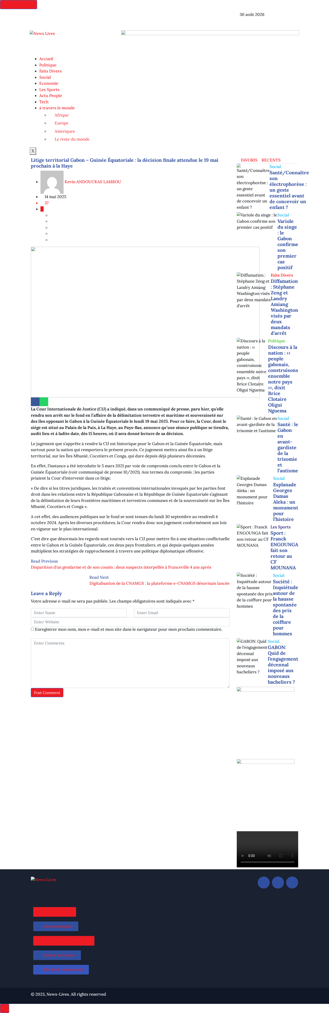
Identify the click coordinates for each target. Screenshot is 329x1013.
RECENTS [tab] (271, 160)
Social (45, 77)
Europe (61, 123)
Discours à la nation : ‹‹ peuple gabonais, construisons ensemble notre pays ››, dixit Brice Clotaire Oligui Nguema (283, 379)
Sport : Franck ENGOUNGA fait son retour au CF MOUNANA (284, 550)
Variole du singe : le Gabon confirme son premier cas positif (287, 244)
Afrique (62, 115)
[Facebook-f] (173, 18)
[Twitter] (186, 18)
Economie (48, 83)
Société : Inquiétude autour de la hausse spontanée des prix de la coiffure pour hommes (285, 607)
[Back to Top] (4, 1008)
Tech (43, 101)
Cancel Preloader (18, 4)
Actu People (50, 95)
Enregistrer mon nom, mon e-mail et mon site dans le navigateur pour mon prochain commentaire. (128, 629)
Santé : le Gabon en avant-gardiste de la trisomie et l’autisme (287, 447)
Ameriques (65, 131)
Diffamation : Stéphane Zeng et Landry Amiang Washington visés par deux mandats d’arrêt (284, 307)
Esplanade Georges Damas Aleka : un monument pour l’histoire (285, 501)
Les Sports (49, 89)
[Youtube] (292, 883)
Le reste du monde (72, 139)
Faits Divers (50, 71)
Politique (47, 65)
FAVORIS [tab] (248, 160)
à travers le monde (57, 107)
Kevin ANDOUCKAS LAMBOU (92, 181)
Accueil (46, 58)
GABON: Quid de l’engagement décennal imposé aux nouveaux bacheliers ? (283, 664)
